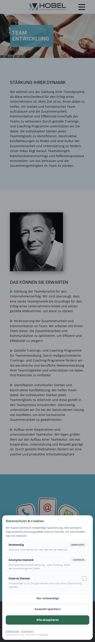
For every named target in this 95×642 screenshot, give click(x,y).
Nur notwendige (47, 598)
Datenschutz (12, 631)
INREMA (44, 634)
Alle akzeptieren (47, 620)
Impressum (27, 631)
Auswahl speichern (48, 609)
